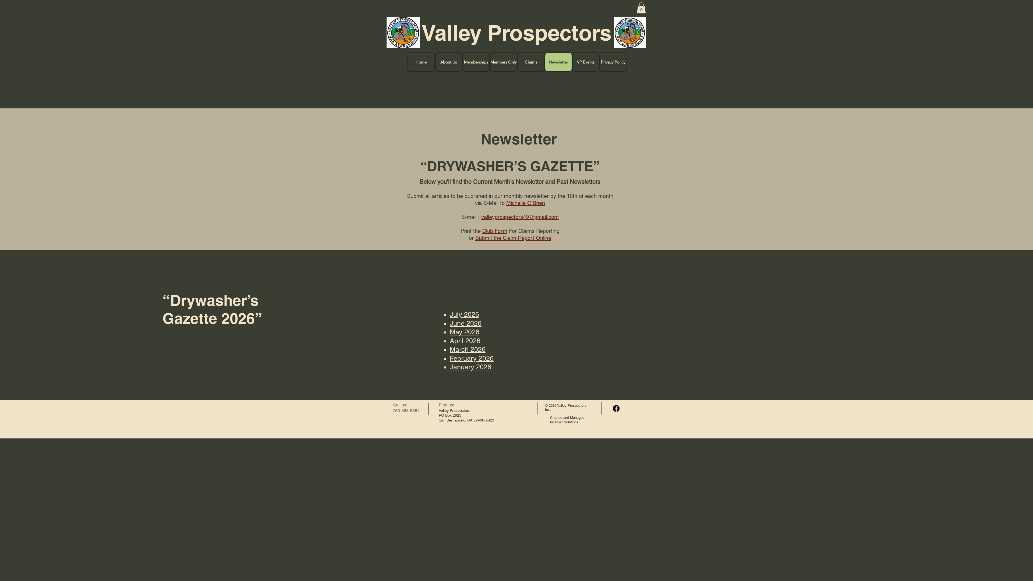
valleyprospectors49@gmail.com (520, 217)
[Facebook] (616, 408)
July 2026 (464, 314)
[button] (641, 7)
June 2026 (466, 323)
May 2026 (464, 332)
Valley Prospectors (516, 32)
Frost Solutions (566, 422)
